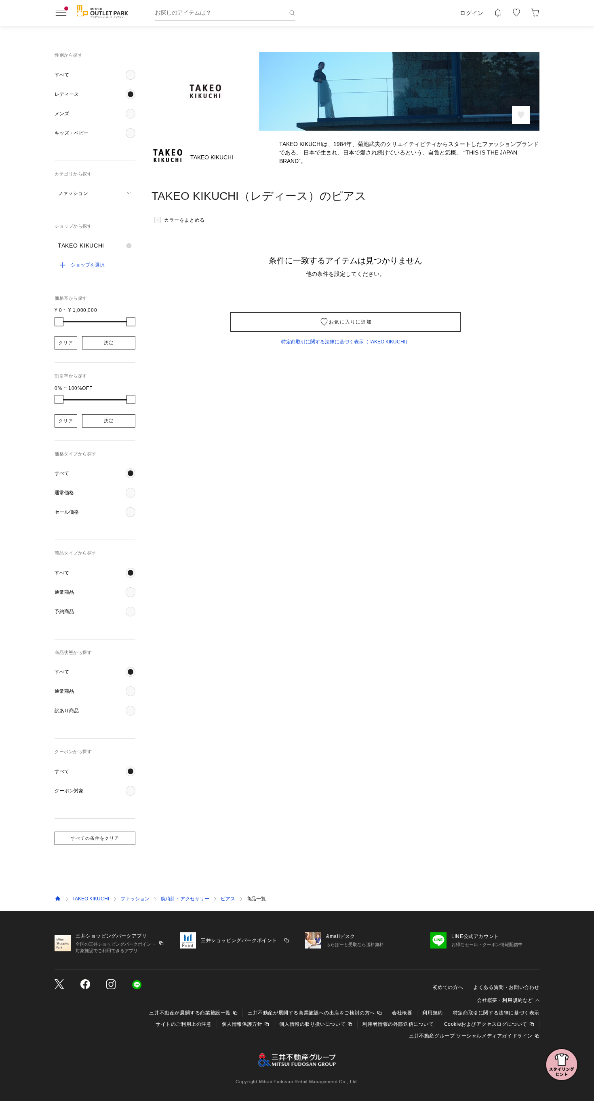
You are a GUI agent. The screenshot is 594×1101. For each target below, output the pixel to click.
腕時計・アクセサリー (185, 899)
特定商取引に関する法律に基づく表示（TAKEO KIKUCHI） (345, 342)
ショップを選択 (88, 265)
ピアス (228, 899)
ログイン (472, 13)
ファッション (135, 899)
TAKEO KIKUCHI (90, 899)
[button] (95, 75)
